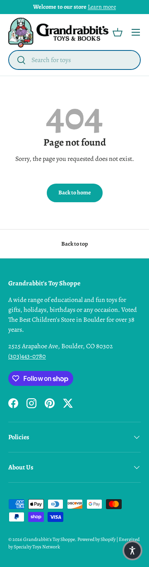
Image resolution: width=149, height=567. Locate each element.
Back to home (74, 192)
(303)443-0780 (27, 356)
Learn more (102, 6)
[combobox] (74, 60)
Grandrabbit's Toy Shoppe (49, 539)
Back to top (74, 244)
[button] (117, 32)
